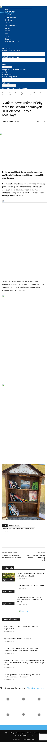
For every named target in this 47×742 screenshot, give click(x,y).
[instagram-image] (8, 699)
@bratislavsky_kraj (35, 688)
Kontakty (8, 39)
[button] (4, 3)
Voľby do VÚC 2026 (12, 42)
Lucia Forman (7, 121)
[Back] (3, 46)
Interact (7, 31)
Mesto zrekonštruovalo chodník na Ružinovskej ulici (36, 557)
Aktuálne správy (14, 525)
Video (7, 36)
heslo (4, 64)
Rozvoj (7, 28)
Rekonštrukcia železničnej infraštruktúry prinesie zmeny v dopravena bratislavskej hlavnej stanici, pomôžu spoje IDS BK (24, 662)
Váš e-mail (6, 83)
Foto (6, 33)
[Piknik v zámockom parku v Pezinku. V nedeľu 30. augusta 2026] (8, 577)
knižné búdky (7, 532)
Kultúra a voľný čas (14, 93)
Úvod (4, 93)
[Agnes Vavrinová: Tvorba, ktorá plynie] (8, 588)
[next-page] (4, 609)
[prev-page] (3, 609)
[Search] (44, 3)
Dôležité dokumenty (33, 733)
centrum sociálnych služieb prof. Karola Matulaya (18, 528)
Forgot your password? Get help (14, 70)
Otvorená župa (10, 17)
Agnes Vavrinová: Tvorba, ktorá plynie (30, 585)
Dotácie (7, 23)
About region (20, 733)
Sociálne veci (18, 98)
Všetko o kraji (9, 733)
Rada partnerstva (11, 25)
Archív (9, 14)
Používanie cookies (20, 735)
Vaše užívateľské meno (10, 57)
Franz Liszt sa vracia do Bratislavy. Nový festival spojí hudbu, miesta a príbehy (29, 599)
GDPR (4, 72)
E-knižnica (8, 20)
